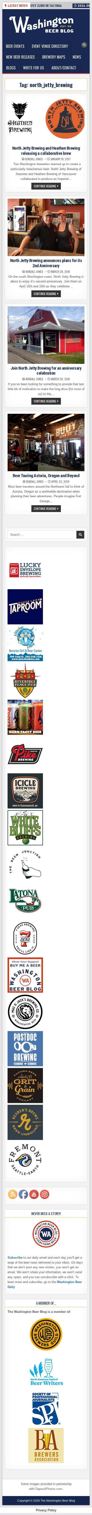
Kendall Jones (34, 159)
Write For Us (33, 68)
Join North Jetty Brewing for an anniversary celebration (46, 371)
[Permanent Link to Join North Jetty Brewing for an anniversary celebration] (46, 335)
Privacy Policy (46, 1510)
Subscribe (15, 1257)
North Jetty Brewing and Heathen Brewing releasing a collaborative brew (46, 151)
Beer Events (15, 46)
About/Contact (63, 68)
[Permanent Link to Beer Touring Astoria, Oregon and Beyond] (46, 442)
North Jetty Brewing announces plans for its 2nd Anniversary (46, 263)
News (77, 57)
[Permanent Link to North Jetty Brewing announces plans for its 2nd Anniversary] (46, 227)
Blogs (11, 68)
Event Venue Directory (50, 46)
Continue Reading (47, 186)
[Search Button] (84, 45)
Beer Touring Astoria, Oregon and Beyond (46, 475)
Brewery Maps (53, 57)
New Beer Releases (20, 57)
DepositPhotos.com (48, 1489)
